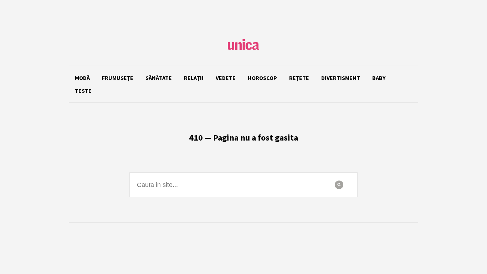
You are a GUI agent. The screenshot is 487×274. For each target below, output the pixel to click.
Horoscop (262, 77)
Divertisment (340, 77)
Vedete (226, 77)
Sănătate (158, 77)
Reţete (299, 77)
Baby (378, 77)
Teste (83, 90)
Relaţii (194, 77)
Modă (82, 77)
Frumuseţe (117, 77)
